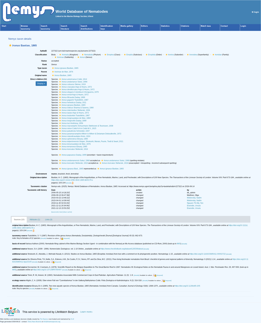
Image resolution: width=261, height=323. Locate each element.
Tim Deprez (44, 319)
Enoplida (152, 55)
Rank (44, 64)
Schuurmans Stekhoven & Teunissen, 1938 (87, 126)
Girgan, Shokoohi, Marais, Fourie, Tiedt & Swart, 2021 (92, 141)
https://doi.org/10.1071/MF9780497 (47, 270)
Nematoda (88, 55)
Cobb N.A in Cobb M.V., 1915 (79, 128)
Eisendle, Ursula (194, 206)
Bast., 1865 (72, 169)
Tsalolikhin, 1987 (75, 100)
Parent (44, 72)
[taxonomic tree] (57, 212)
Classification (41, 55)
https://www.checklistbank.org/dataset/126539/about (122, 249)
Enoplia (129, 55)
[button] (10, 45)
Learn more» (86, 311)
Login (243, 26)
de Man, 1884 (76, 118)
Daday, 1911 (74, 102)
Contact (224, 26)
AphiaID (43, 51)
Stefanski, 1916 (75, 149)
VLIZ (72, 319)
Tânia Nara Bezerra (34, 321)
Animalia (65, 55)
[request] (66, 238)
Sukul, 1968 (74, 82)
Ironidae (218, 55)
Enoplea (110, 55)
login (256, 12)
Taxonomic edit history (37, 190)
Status (44, 61)
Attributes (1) (35, 220)
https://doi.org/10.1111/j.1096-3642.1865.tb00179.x (72, 180)
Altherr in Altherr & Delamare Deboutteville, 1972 (91, 134)
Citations (185, 26)
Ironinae (60, 57)
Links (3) (48, 220)
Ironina (171, 55)
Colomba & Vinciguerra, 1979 (80, 92)
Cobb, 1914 (74, 79)
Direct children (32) (38, 79)
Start (4, 26)
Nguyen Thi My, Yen (195, 203)
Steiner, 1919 (74, 84)
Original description (38, 177)
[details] (68, 183)
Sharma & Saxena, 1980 (78, 108)
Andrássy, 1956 (72, 123)
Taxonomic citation (39, 186)
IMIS (178, 244)
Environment (41, 174)
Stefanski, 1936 (76, 110)
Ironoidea (193, 55)
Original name (41, 75)
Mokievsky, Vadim (194, 198)
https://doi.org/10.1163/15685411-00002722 (208, 254)
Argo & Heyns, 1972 (77, 87)
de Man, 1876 (76, 144)
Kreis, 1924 (76, 136)
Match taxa (206, 26)
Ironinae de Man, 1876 (64, 72)
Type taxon (42, 68)
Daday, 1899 (73, 97)
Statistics (165, 26)
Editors (144, 26)
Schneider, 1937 (76, 131)
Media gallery (127, 26)
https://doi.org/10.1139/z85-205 (187, 286)
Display (40, 84)
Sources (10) (19, 220)
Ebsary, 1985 (75, 139)
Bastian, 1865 (66, 68)
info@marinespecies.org (52, 321)
